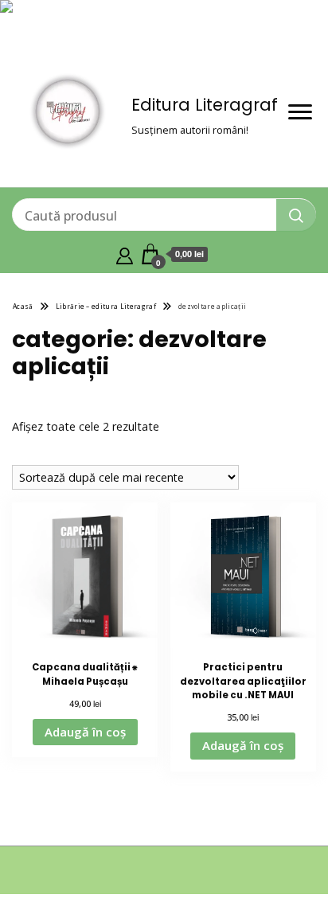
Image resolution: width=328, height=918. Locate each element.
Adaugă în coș (85, 732)
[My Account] (124, 254)
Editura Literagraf (204, 104)
